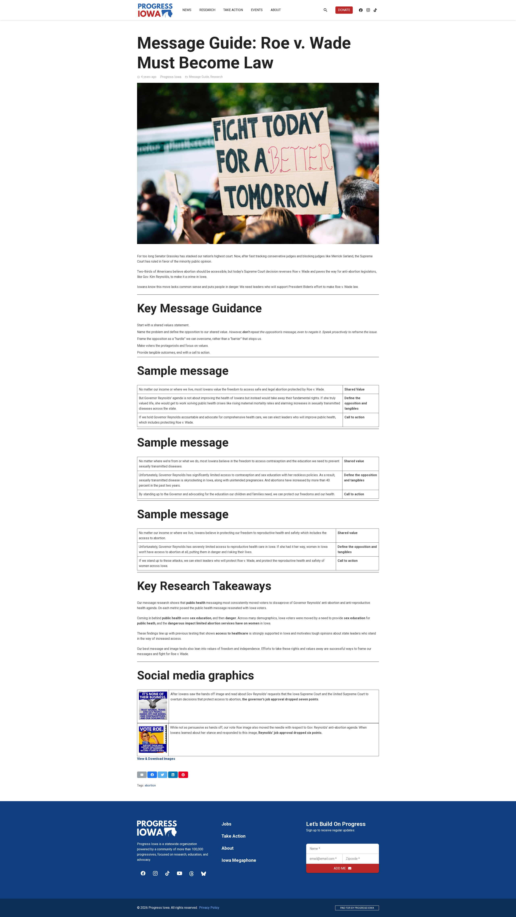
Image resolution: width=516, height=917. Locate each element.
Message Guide (199, 77)
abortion (150, 785)
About (228, 848)
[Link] (155, 10)
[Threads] (191, 873)
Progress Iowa (170, 77)
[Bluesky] (204, 873)
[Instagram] (368, 10)
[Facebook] (360, 10)
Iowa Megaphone (239, 860)
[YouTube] (179, 873)
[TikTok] (375, 10)
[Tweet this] (162, 775)
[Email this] (142, 775)
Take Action (234, 836)
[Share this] (152, 775)
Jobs (226, 824)
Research (216, 77)
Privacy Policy (209, 908)
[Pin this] (183, 775)
